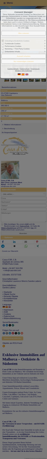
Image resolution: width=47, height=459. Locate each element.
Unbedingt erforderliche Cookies (17, 41)
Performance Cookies (13, 46)
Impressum (35, 69)
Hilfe (27, 28)
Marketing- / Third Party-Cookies (17, 49)
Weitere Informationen (23, 71)
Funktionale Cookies (12, 43)
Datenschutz (25, 69)
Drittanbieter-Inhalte (12, 51)
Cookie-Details (13, 69)
